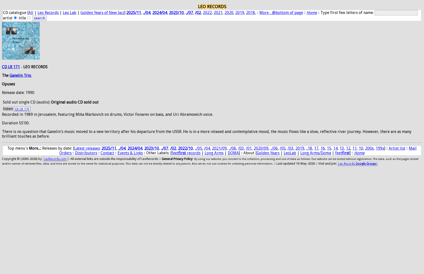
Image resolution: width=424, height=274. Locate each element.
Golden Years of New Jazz (102, 12)
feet (342, 153)
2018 (250, 12)
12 (348, 148)
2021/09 (219, 148)
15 (329, 148)
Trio (28, 75)
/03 (241, 148)
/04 (207, 148)
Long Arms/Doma (315, 153)
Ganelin (17, 75)
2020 (229, 12)
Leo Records (48, 12)
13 (342, 148)
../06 (232, 148)
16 (322, 148)
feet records (186, 153)
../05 (198, 148)
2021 (218, 12)
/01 (249, 148)
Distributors (86, 153)
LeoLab (290, 153)
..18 (309, 148)
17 (316, 148)
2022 (207, 12)
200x (369, 148)
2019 (239, 12)
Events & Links (130, 153)
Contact (107, 153)
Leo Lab (69, 12)
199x (380, 148)
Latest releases (87, 148)
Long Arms (214, 153)
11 (354, 148)
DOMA (233, 153)
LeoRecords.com (55, 159)
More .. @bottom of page (281, 12)
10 (361, 148)
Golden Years (268, 153)
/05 (283, 148)
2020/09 (261, 148)
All (30, 12)
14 (335, 148)
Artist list (397, 148)
